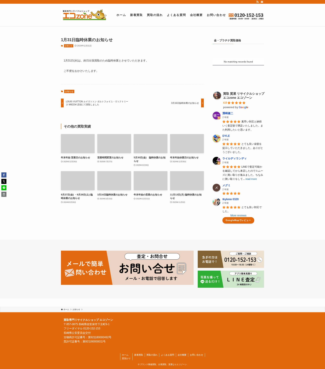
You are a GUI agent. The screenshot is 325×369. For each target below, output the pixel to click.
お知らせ (68, 46)
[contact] (262, 2)
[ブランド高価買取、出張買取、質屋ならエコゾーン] (84, 14)
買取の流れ (151, 355)
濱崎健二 (227, 113)
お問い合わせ (196, 355)
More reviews (238, 215)
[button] (3, 174)
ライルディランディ (234, 158)
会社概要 (182, 355)
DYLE (226, 135)
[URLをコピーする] (3, 194)
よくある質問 (167, 355)
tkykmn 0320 (230, 199)
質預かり (126, 358)
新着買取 (138, 355)
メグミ (226, 185)
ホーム (125, 355)
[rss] (257, 2)
